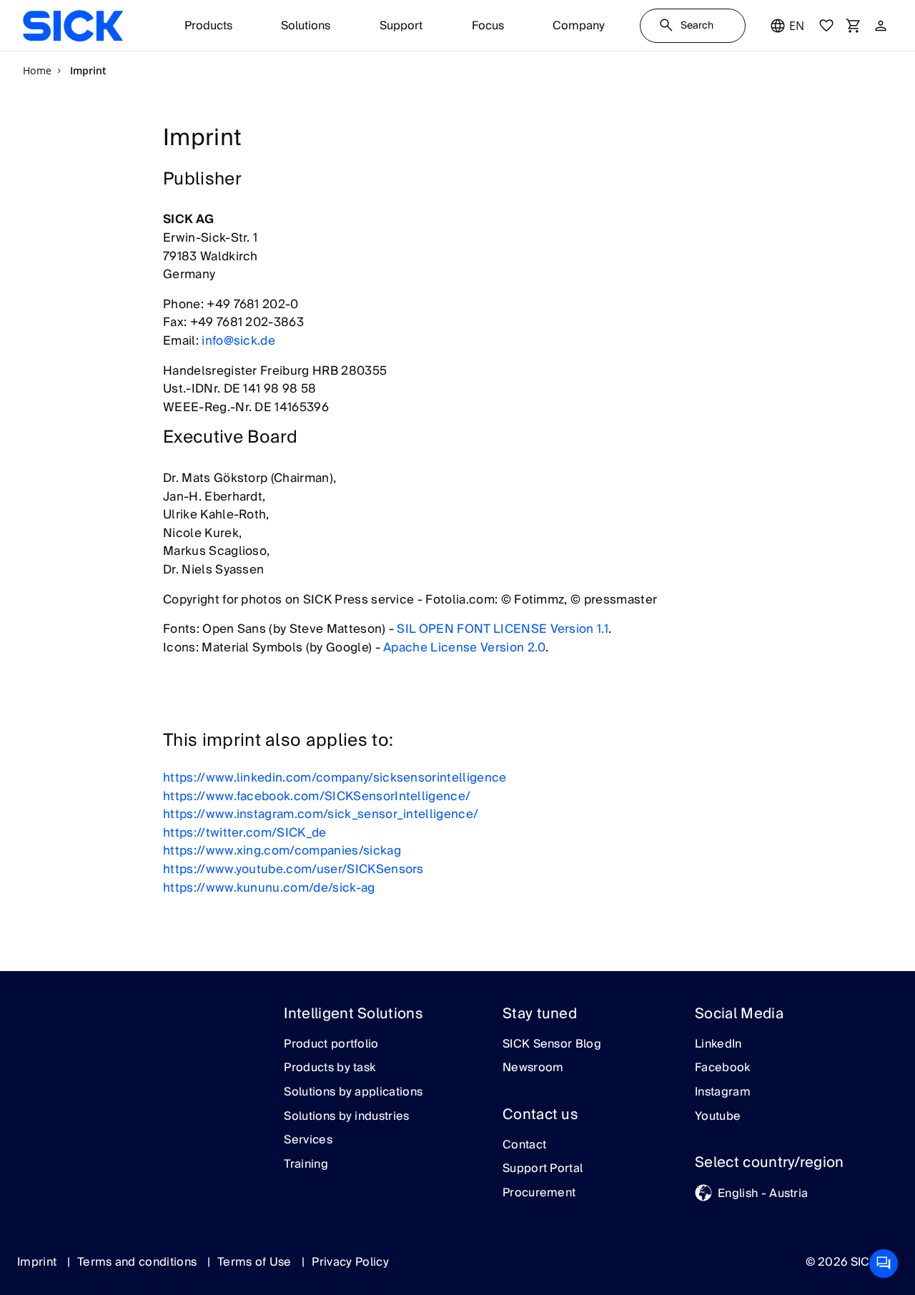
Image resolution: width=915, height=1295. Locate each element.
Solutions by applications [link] (353, 1092)
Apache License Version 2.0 (464, 647)
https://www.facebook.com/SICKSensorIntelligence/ (316, 796)
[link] (73, 25)
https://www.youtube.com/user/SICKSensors (293, 869)
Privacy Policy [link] (350, 1262)
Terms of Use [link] (256, 1262)
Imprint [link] (38, 1262)
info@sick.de (238, 340)
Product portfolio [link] (331, 1044)
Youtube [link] (718, 1117)
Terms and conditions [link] (138, 1262)
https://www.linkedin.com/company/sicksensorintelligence (335, 777)
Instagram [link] (723, 1092)
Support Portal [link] (543, 1169)
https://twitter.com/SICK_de (245, 832)
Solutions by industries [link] (346, 1117)
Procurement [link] (539, 1193)
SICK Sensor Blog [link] (552, 1044)
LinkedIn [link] (718, 1044)
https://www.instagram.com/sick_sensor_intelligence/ (320, 814)
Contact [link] (524, 1145)
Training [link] (306, 1165)
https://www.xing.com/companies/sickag (282, 850)
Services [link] (308, 1140)
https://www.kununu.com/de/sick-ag (269, 887)
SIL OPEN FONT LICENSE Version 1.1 (502, 629)
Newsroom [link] (533, 1068)
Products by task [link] (329, 1068)
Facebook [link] (723, 1068)
